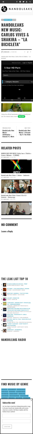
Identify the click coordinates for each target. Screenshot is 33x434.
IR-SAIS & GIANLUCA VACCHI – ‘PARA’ (17, 284)
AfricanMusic (12, 389)
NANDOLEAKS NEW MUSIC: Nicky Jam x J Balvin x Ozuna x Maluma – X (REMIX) (16, 154)
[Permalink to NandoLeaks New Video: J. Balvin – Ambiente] (16, 186)
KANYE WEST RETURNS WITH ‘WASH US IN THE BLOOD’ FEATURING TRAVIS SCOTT (18, 309)
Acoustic (4, 389)
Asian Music (5, 396)
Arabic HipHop (13, 393)
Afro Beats (5, 391)
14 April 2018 (13, 177)
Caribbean (5, 398)
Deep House (19, 398)
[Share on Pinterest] (30, 52)
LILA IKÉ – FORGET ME (13, 298)
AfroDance (12, 391)
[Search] (3, 1)
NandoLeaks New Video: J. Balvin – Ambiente (15, 175)
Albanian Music (20, 391)
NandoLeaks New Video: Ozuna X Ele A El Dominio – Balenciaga (13, 196)
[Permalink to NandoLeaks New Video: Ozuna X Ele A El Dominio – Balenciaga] (16, 208)
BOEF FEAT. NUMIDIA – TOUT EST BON (17, 293)
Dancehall (12, 398)
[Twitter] (23, 1)
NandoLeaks (6, 157)
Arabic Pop (22, 393)
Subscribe (7, 426)
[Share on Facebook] (25, 52)
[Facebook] (16, 1)
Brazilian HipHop (14, 396)
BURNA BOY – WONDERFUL (14, 329)
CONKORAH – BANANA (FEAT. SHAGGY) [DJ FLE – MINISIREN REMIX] (19, 303)
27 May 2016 (13, 52)
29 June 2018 (13, 157)
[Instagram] (20, 1)
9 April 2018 (12, 199)
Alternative (5, 393)
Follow (21, 116)
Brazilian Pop (24, 396)
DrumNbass (26, 398)
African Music (21, 389)
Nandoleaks (8, 20)
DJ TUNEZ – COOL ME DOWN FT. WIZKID (18, 288)
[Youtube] (26, 1)
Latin (14, 20)
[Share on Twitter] (27, 52)
